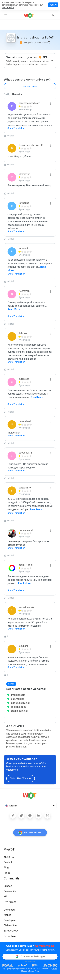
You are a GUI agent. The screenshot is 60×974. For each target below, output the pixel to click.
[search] (53, 15)
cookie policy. (8, 7)
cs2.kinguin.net (19, 710)
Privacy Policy (34, 971)
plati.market (17, 698)
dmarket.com (17, 694)
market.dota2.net (20, 702)
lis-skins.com (18, 706)
